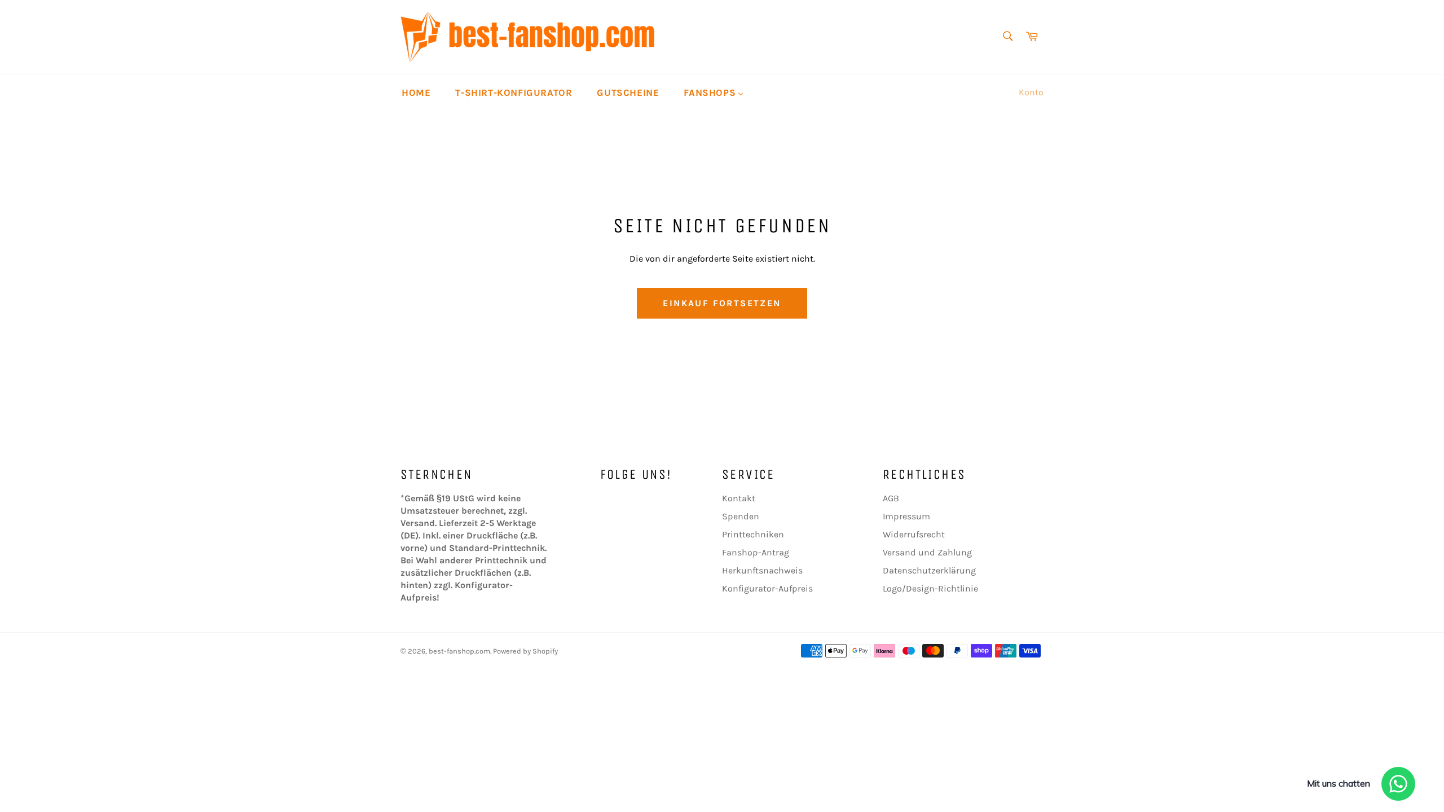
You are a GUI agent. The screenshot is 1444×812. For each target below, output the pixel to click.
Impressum (906, 516)
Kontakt (738, 498)
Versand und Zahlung (927, 552)
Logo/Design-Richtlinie (930, 588)
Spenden (740, 516)
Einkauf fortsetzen (722, 303)
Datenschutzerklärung (929, 570)
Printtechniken (753, 534)
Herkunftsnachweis (762, 570)
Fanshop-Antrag (755, 552)
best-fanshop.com (459, 651)
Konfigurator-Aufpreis (767, 588)
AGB (891, 498)
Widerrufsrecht (914, 534)
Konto (1031, 92)
